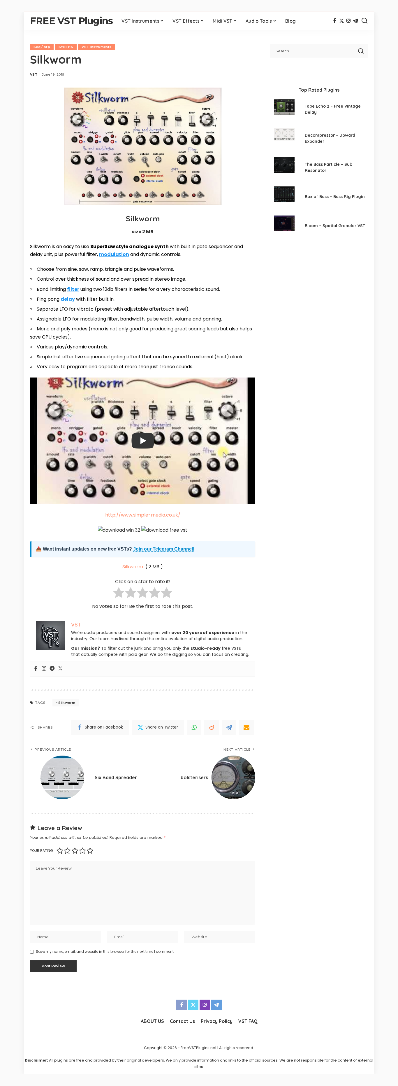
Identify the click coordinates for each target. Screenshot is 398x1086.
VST (34, 74)
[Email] (246, 727)
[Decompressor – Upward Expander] (284, 139)
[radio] (118, 593)
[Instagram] (348, 21)
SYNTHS (66, 47)
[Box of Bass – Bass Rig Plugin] (284, 197)
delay (68, 299)
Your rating (41, 850)
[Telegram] (355, 21)
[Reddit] (211, 727)
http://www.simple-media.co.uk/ (142, 515)
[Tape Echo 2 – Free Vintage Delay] (284, 110)
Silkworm (132, 566)
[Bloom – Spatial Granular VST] (284, 226)
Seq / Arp (42, 47)
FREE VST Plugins (71, 20)
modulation (114, 254)
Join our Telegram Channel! (163, 548)
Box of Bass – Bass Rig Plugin (335, 196)
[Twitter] (341, 21)
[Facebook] (334, 21)
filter (73, 289)
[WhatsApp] (194, 727)
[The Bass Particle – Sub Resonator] (284, 168)
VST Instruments (96, 47)
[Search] (364, 21)
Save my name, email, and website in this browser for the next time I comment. (105, 951)
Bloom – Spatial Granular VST (335, 225)
